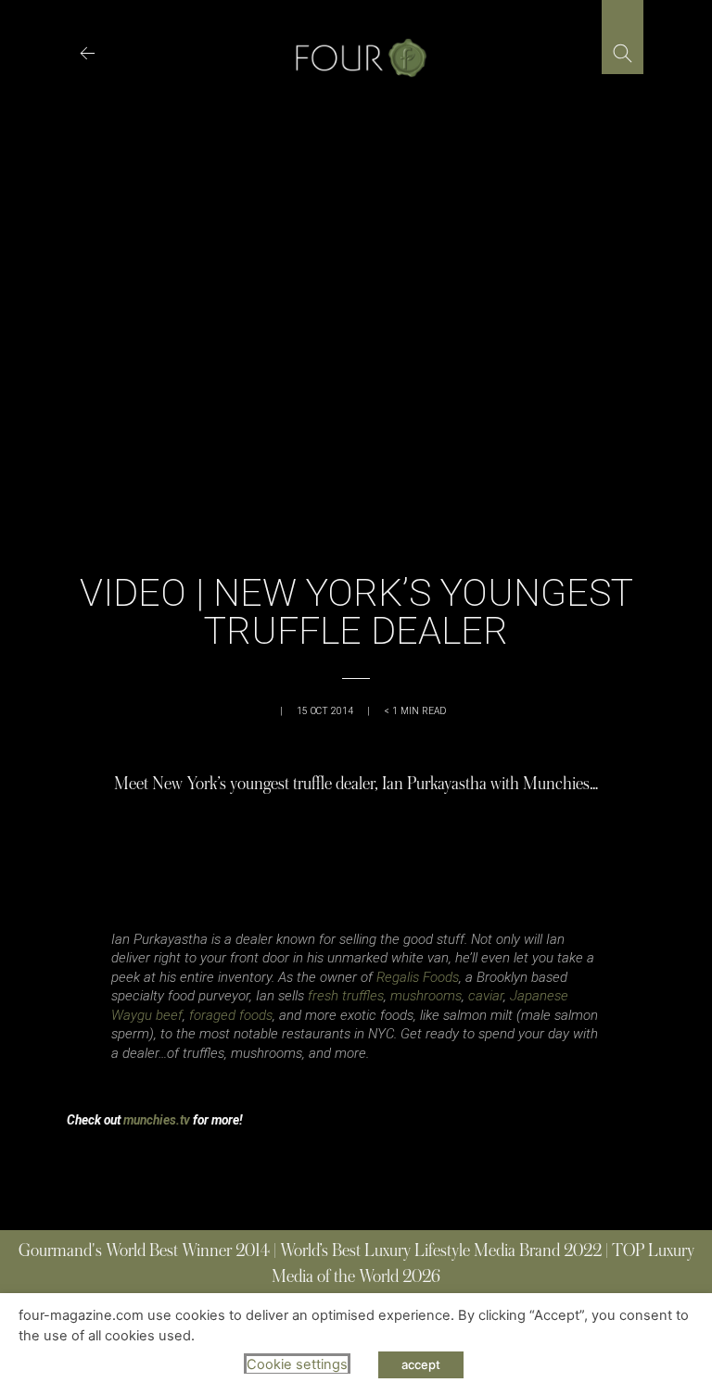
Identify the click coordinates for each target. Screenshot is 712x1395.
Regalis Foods (417, 977)
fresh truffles (346, 995)
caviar (485, 995)
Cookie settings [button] (297, 1364)
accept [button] (420, 1364)
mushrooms (426, 995)
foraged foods (231, 1015)
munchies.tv (156, 1119)
